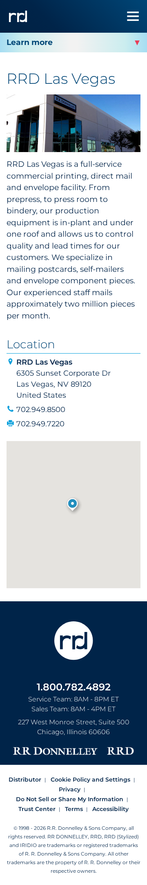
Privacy (69, 789)
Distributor (25, 779)
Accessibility (110, 809)
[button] (73, 505)
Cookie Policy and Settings (90, 779)
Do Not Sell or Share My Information (69, 799)
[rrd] (18, 16)
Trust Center (37, 809)
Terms (74, 809)
